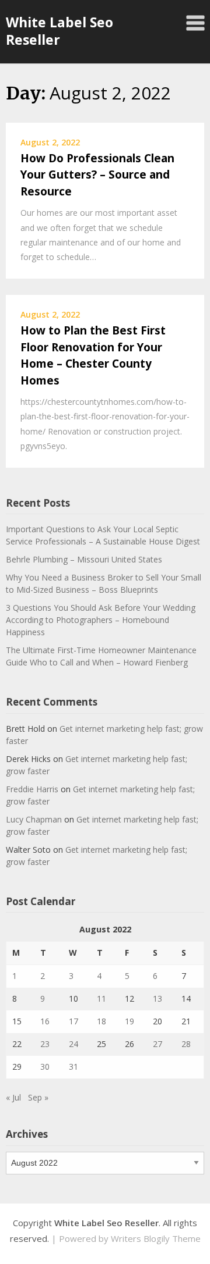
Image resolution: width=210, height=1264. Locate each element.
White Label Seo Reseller (59, 31)
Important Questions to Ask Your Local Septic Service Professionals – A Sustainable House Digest (103, 535)
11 (101, 998)
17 (73, 1021)
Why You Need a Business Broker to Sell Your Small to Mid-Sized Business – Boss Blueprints (103, 583)
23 (45, 1043)
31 (73, 1066)
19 (129, 1021)
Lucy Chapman (34, 819)
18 (101, 1021)
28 (186, 1043)
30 (45, 1066)
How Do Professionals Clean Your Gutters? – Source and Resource (97, 175)
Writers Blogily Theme (156, 1238)
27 (157, 1043)
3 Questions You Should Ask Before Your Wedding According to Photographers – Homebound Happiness (100, 620)
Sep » (38, 1097)
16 (45, 1021)
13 (157, 998)
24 (73, 1043)
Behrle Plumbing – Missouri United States (84, 559)
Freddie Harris (32, 789)
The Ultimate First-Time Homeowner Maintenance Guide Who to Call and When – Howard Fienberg (101, 656)
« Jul (13, 1097)
